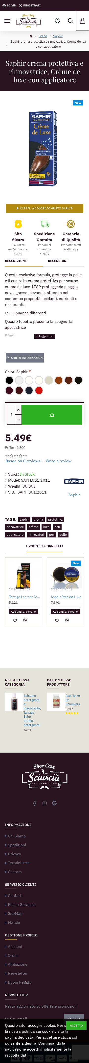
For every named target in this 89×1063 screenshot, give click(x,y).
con (57, 527)
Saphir (58, 36)
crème (33, 527)
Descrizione (16, 261)
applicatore (15, 534)
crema (38, 519)
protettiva (55, 519)
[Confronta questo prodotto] (25, 620)
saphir (24, 519)
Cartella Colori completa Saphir (46, 208)
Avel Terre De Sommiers (73, 700)
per (51, 534)
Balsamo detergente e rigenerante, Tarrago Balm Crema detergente (32, 710)
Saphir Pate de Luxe (66, 597)
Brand (43, 36)
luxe (46, 527)
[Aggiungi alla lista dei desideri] (15, 620)
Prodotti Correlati (44, 546)
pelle (63, 534)
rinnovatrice (15, 527)
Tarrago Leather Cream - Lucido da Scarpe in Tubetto (24, 597)
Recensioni (58, 261)
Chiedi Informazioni (27, 358)
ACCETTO (76, 1025)
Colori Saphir (16, 371)
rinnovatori (36, 534)
